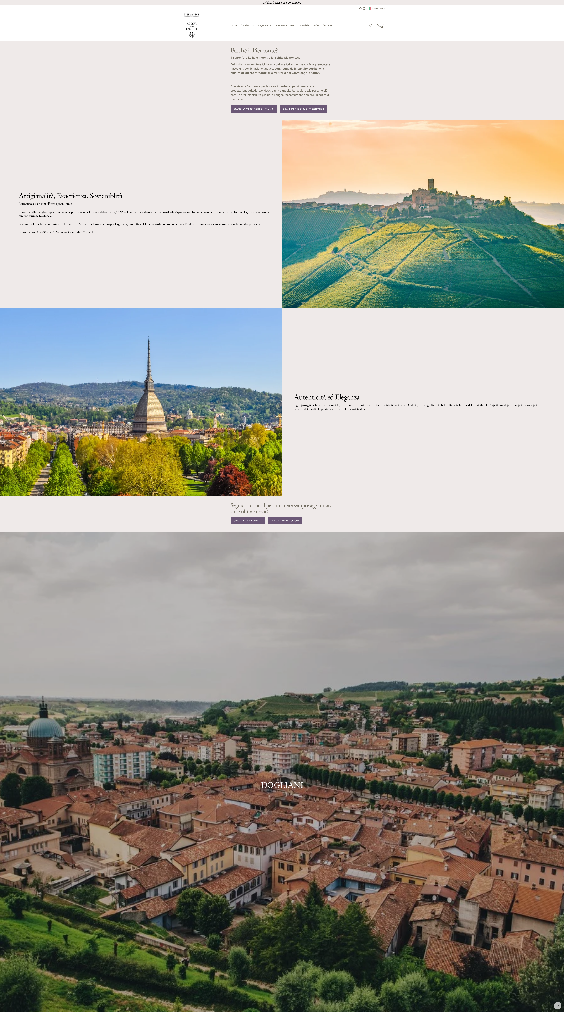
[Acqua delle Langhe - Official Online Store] (191, 25)
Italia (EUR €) (377, 8)
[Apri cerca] (371, 25)
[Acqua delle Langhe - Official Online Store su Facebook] (360, 8)
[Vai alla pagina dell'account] (377, 25)
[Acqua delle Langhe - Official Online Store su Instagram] (364, 8)
